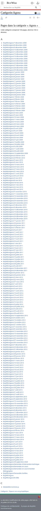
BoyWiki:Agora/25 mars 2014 (13, 439)
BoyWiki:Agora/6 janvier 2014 (13, 419)
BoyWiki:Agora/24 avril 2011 (13, 241)
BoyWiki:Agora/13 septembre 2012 (15, 315)
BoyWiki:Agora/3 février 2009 (13, 99)
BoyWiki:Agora (8, 475)
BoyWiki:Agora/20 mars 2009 (13, 124)
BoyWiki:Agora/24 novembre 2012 (15, 336)
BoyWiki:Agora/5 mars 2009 (13, 115)
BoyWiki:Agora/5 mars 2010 (13, 160)
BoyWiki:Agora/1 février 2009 (13, 97)
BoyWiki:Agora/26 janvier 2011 (14, 225)
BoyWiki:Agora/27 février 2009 (14, 110)
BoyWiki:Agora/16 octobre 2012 (14, 322)
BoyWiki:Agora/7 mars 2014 (13, 433)
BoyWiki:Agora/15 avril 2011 (13, 237)
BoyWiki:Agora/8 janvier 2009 (13, 77)
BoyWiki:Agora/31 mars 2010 (13, 171)
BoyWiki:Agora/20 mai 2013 (13, 372)
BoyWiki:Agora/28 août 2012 (13, 313)
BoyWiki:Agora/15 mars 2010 (13, 164)
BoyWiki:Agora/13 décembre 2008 (15, 54)
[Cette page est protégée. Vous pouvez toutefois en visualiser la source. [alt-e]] (30, 18)
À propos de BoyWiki (28, 506)
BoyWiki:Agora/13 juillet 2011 (13, 259)
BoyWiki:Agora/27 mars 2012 (13, 282)
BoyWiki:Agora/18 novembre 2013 (15, 403)
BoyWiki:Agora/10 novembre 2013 (15, 401)
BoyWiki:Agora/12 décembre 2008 (15, 52)
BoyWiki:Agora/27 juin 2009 (13, 140)
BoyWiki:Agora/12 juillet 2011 (13, 257)
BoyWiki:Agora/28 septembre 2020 (15, 462)
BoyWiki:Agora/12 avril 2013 (13, 365)
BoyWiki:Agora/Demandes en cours (15, 466)
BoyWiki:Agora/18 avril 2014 (13, 448)
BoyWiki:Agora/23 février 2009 (14, 108)
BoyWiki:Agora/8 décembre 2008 (14, 45)
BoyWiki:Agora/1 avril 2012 (12, 284)
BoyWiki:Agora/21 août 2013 (13, 392)
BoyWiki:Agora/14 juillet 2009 (13, 142)
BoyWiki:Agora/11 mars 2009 (13, 119)
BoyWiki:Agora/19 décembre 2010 (15, 212)
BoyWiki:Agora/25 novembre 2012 (15, 338)
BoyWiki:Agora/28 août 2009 (13, 151)
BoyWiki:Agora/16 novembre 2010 (15, 196)
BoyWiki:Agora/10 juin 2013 (13, 374)
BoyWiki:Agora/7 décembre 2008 (14, 43)
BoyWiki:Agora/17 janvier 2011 (14, 221)
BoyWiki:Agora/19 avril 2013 (13, 370)
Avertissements (6, 508)
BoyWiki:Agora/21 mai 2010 (13, 185)
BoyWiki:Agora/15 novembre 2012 (15, 333)
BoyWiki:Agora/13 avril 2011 (13, 234)
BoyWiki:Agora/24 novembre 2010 (15, 201)
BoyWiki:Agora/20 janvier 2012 (14, 275)
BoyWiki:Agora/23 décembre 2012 (15, 347)
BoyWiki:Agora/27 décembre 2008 (15, 65)
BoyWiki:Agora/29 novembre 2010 (15, 203)
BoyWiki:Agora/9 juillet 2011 (13, 255)
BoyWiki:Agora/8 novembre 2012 (15, 329)
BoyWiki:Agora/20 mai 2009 (13, 137)
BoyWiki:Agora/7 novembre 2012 (15, 327)
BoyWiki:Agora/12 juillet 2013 (13, 381)
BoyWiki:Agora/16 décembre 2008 (15, 59)
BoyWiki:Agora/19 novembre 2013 (15, 406)
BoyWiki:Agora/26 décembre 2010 (15, 219)
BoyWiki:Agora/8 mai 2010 (12, 180)
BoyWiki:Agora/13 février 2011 (14, 228)
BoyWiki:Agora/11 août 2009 (13, 149)
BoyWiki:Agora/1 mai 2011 (12, 243)
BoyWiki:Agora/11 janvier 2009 (14, 81)
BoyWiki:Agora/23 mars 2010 (13, 167)
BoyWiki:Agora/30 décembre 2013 (15, 417)
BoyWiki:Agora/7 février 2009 (13, 101)
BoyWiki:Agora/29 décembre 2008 (15, 70)
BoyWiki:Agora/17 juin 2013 (13, 376)
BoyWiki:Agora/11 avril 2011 (13, 232)
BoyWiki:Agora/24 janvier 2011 (14, 223)
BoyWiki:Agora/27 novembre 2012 (15, 340)
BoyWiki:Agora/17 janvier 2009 (14, 90)
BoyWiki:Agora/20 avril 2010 (13, 176)
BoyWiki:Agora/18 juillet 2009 (13, 144)
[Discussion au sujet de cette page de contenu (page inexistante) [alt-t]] (6, 18)
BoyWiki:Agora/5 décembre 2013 (14, 408)
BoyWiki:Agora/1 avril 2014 (12, 442)
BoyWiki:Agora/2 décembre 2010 (14, 205)
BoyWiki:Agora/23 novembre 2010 (15, 198)
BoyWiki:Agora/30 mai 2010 (13, 189)
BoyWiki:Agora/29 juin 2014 (13, 453)
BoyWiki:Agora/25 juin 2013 (13, 379)
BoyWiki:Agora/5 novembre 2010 (15, 192)
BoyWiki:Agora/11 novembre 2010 (15, 194)
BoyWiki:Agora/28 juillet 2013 (13, 388)
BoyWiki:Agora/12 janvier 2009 (14, 83)
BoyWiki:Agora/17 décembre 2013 (15, 412)
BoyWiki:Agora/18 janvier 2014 (14, 428)
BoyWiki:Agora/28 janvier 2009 (14, 95)
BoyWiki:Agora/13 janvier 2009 (14, 86)
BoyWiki (12, 2)
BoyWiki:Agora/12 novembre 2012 (15, 331)
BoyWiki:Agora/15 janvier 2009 (14, 88)
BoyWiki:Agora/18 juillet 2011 (13, 261)
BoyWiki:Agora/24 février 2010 (14, 158)
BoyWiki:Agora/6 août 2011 (12, 266)
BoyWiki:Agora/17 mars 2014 (13, 437)
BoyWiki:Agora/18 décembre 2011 (15, 268)
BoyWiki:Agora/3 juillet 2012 (13, 304)
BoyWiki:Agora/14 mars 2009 (13, 122)
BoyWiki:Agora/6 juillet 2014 (13, 455)
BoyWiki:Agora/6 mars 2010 (13, 162)
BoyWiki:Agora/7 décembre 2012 (14, 345)
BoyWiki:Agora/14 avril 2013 (13, 367)
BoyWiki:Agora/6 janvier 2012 (13, 273)
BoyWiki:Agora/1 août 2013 (12, 390)
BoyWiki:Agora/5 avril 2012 (12, 288)
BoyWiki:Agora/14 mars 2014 (13, 435)
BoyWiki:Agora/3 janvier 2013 (13, 351)
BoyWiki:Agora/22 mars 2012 (13, 279)
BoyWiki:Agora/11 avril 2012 (13, 291)
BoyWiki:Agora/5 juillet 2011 (13, 252)
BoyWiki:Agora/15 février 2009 (14, 106)
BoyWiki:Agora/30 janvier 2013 (14, 356)
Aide (38, 13)
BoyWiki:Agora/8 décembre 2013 (14, 410)
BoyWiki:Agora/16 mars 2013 (13, 363)
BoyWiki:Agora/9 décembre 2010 (14, 207)
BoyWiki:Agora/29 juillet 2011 (13, 264)
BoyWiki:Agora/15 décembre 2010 (15, 210)
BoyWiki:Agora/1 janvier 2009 (13, 72)
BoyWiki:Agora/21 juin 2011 (13, 250)
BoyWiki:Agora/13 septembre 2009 (15, 153)
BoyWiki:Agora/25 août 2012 (13, 311)
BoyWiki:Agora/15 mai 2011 (13, 246)
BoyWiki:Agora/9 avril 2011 (12, 230)
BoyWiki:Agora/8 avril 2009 (12, 131)
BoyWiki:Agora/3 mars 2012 (13, 277)
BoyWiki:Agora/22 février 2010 (14, 155)
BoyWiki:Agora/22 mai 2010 (13, 187)
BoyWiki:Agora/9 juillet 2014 (13, 460)
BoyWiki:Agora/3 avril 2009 (12, 128)
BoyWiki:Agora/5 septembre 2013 (15, 397)
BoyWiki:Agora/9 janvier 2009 (13, 79)
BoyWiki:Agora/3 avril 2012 (12, 286)
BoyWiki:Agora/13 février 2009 (14, 104)
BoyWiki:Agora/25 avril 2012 (13, 300)
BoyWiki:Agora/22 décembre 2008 (15, 61)
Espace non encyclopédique (19, 491)
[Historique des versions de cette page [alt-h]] (34, 18)
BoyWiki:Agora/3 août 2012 (12, 309)
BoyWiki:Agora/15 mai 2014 (13, 451)
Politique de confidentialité (10, 506)
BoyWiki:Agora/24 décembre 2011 (15, 270)
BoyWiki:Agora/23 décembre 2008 (15, 63)
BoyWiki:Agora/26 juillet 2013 (13, 385)
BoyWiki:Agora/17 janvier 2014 (14, 426)
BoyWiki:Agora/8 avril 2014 (12, 446)
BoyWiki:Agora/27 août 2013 (13, 394)
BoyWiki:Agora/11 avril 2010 (13, 173)
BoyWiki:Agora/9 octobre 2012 (14, 318)
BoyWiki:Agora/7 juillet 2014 (13, 457)
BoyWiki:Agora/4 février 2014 (13, 430)
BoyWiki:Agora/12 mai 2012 (13, 302)
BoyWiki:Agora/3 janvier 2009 (13, 74)
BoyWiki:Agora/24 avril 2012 (13, 297)
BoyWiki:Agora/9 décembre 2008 (14, 47)
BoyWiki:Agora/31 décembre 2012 (15, 349)
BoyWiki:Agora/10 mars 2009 (13, 117)
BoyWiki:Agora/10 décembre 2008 (15, 50)
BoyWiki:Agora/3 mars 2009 (13, 113)
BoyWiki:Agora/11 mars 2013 (13, 360)
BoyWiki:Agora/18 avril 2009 (13, 133)
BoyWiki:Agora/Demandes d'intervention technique (21, 464)
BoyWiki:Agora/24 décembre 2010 (15, 216)
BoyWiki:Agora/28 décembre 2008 (15, 68)
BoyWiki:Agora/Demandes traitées (15, 473)
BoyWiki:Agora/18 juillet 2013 (13, 383)
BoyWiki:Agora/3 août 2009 (12, 146)
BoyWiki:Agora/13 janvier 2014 (14, 424)
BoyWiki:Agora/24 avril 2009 (13, 135)
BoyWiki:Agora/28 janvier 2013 (14, 354)
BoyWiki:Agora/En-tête (11, 478)
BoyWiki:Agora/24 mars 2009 (13, 126)
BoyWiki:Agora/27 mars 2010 (13, 169)
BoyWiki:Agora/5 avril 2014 (12, 444)
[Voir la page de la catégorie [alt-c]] (2, 18)
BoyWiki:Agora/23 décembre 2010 (15, 214)
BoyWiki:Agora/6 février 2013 (13, 358)
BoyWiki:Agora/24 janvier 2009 (14, 92)
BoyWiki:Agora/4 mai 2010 (12, 178)
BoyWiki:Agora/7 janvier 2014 (13, 421)
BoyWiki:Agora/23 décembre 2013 (15, 415)
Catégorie (4, 491)
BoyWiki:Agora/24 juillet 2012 (13, 306)
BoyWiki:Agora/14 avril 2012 (13, 293)
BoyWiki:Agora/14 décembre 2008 (15, 56)
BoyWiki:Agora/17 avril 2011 (13, 239)
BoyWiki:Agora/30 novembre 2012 (15, 342)
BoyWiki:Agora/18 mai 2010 (13, 183)
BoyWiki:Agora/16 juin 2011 (13, 248)
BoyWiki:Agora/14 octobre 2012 (14, 320)
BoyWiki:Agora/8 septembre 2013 (15, 399)
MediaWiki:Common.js (11, 487)
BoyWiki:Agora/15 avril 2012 (13, 295)
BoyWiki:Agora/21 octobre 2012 (14, 324)
